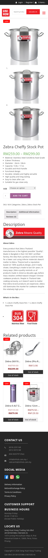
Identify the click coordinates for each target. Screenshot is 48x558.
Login (20, 2)
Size (5, 188)
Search (33, 12)
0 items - (42, 2)
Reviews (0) (11, 216)
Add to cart (20, 195)
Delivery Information (13, 484)
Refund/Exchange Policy (14, 488)
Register (29, 2)
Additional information (29, 212)
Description (11, 212)
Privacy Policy (10, 496)
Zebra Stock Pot (34, 204)
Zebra (24, 204)
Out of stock (13, 375)
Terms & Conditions (12, 492)
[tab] (11, 212)
